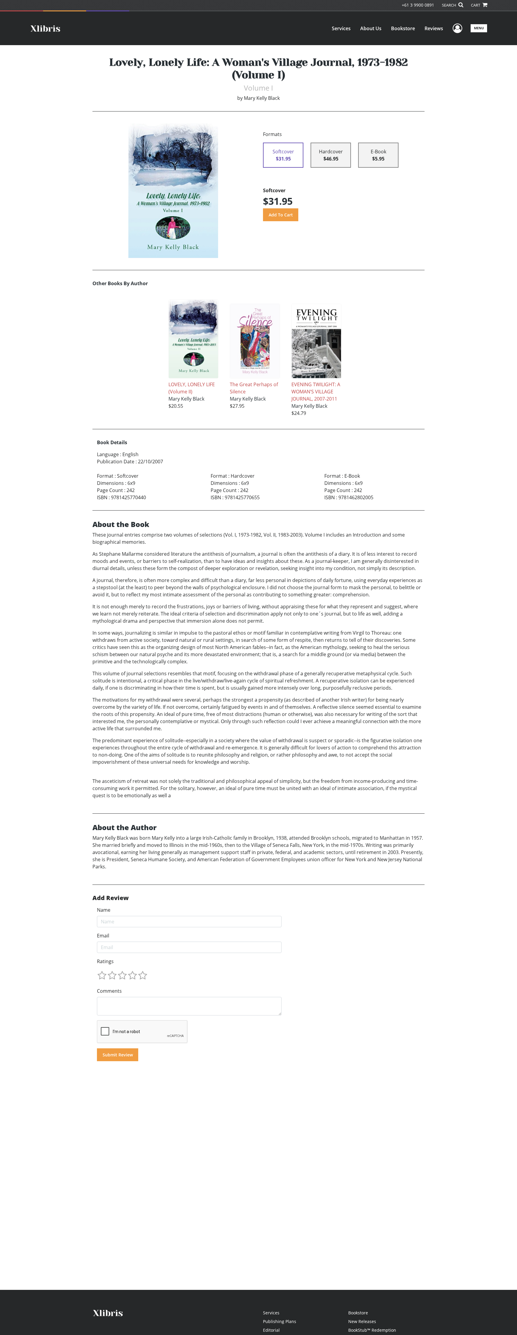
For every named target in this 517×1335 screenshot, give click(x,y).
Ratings (105, 961)
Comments (109, 991)
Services (341, 28)
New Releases (362, 1321)
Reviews (434, 28)
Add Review (110, 898)
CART (476, 5)
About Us (370, 28)
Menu (479, 28)
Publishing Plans (279, 1321)
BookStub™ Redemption (372, 1330)
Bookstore (403, 28)
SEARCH (449, 5)
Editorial (271, 1330)
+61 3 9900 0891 (418, 5)
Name (103, 910)
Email (103, 935)
